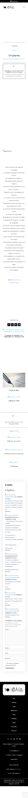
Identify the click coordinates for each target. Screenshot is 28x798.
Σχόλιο (7, 629)
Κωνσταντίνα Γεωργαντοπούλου (14, 59)
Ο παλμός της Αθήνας (14, 390)
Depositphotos (18, 769)
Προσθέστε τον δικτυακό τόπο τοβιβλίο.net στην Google (14, 71)
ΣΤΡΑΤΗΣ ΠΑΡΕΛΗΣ (10, 497)
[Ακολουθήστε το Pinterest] (15, 324)
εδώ (22, 782)
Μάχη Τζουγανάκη (9, 594)
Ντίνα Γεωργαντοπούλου (11, 577)
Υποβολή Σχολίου (10, 668)
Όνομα (7, 648)
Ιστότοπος (7, 658)
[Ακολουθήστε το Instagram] (19, 324)
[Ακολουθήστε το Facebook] (8, 324)
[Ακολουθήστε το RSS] (20, 739)
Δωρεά (14, 706)
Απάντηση (7, 511)
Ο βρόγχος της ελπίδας (14, 400)
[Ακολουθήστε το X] (11, 739)
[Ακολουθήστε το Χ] (12, 324)
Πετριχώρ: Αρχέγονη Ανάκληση (14, 454)
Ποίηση (14, 50)
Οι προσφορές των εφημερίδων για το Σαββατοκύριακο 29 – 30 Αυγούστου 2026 (14, 336)
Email (6, 653)
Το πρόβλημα (14, 466)
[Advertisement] (14, 26)
